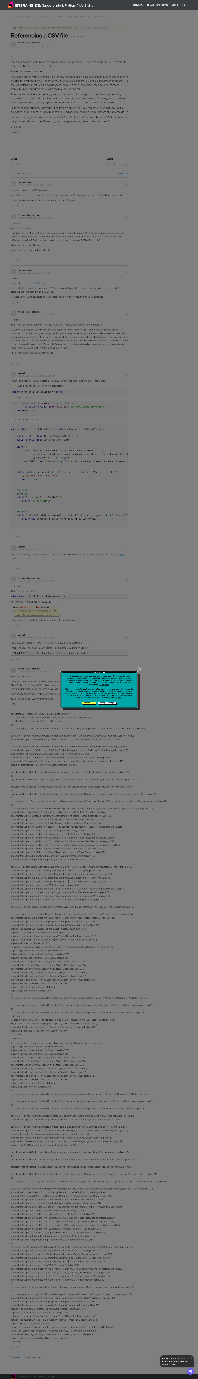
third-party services (79, 695)
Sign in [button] (175, 5)
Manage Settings (107, 703)
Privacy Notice (93, 693)
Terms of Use (113, 693)
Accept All (88, 703)
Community (138, 5)
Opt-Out (118, 698)
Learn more (104, 685)
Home (20, 5)
